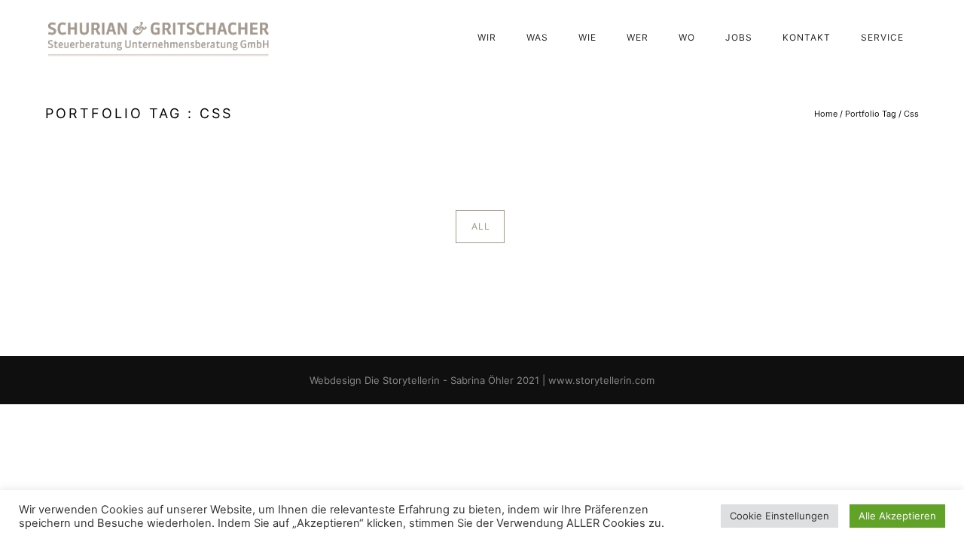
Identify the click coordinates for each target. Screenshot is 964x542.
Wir (486, 37)
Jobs (738, 37)
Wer (637, 37)
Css (911, 113)
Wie (587, 37)
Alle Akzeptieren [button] (897, 516)
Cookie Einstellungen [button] (779, 516)
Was (537, 37)
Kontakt (806, 37)
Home (825, 113)
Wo (687, 37)
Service (882, 37)
